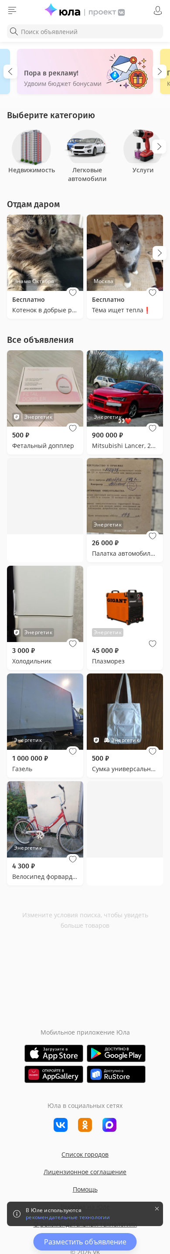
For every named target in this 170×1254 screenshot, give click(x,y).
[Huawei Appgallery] (53, 1074)
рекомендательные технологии (68, 1217)
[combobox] (85, 31)
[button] (72, 292)
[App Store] (53, 1053)
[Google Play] (116, 1053)
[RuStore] (116, 1074)
